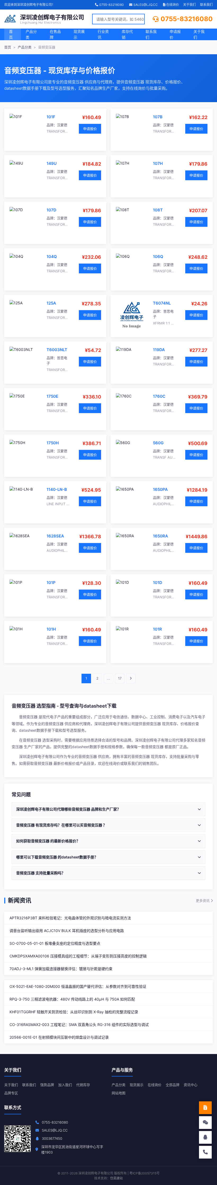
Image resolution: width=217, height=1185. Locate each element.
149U (52, 163)
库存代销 (127, 34)
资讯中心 (190, 1085)
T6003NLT (57, 349)
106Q (158, 256)
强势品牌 (47, 1085)
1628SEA (55, 536)
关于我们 (189, 5)
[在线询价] (205, 1107)
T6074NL (162, 303)
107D (51, 209)
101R (157, 629)
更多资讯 (203, 900)
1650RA (160, 536)
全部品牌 (172, 1085)
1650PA (160, 489)
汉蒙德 (62, 125)
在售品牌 (55, 34)
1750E (52, 396)
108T (158, 209)
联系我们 (206, 5)
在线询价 (172, 5)
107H (158, 163)
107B (157, 116)
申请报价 (175, 34)
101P (51, 582)
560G (158, 442)
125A (51, 303)
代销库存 (83, 1085)
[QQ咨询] (205, 1137)
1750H (53, 442)
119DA (159, 349)
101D (157, 582)
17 (119, 678)
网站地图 (118, 1093)
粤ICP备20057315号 (144, 1173)
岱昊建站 (116, 1178)
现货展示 (79, 34)
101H (51, 629)
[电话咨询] (205, 1152)
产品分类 (31, 34)
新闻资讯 (19, 900)
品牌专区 (11, 1093)
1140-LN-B (57, 489)
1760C (159, 396)
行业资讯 (103, 34)
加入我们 (65, 1085)
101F (51, 116)
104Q (52, 256)
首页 (11, 34)
